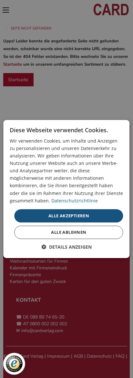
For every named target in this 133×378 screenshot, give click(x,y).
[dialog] (66, 189)
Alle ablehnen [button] (68, 232)
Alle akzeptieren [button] (68, 216)
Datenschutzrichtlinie (74, 201)
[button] (66, 247)
